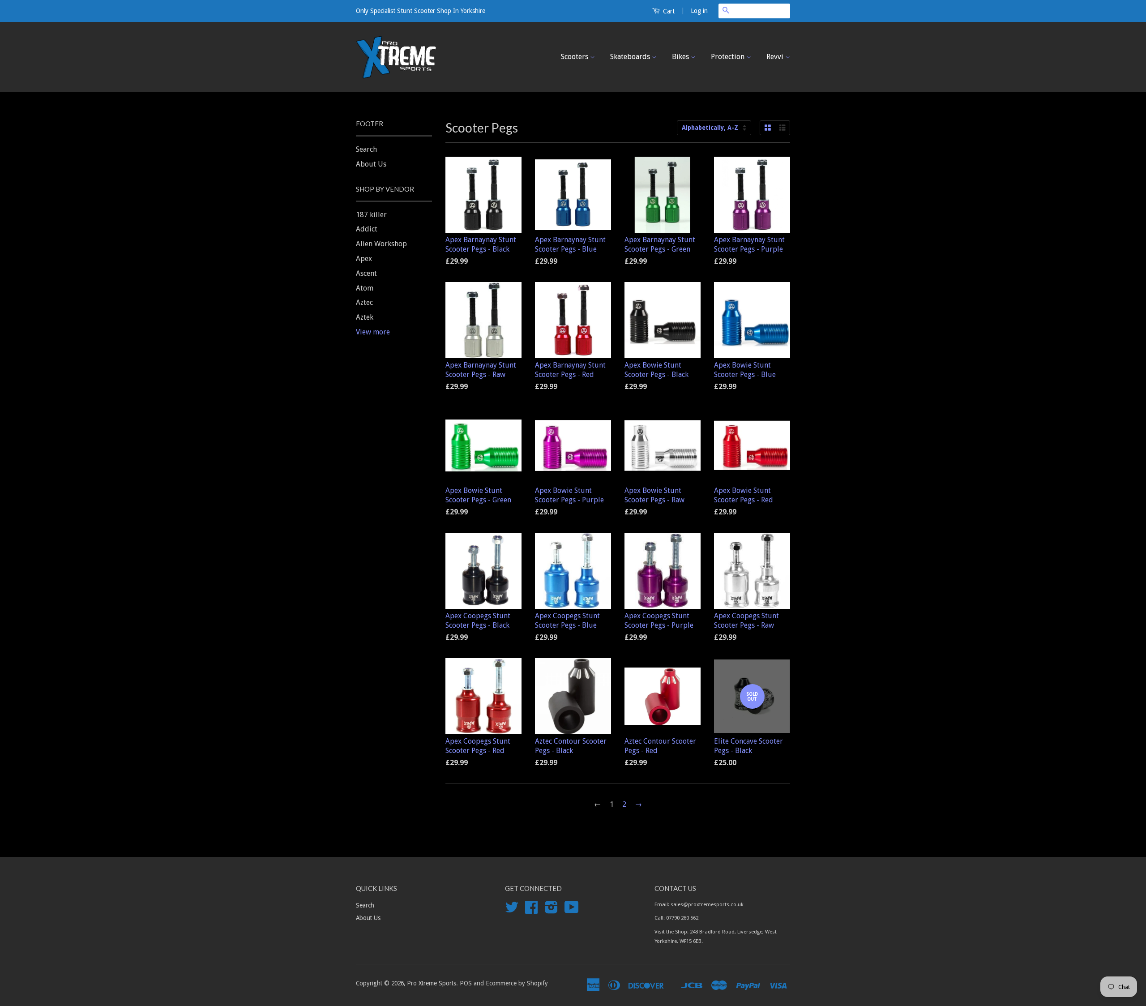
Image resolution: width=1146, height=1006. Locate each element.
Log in (699, 10)
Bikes (681, 56)
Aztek (364, 317)
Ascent (366, 273)
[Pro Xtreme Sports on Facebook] (531, 910)
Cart (668, 11)
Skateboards (631, 56)
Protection (728, 56)
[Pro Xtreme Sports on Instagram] (551, 910)
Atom (364, 288)
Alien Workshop (381, 244)
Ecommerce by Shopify (517, 983)
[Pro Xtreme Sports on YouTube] (571, 910)
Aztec (364, 302)
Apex (364, 258)
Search (366, 149)
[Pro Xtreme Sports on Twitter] (511, 910)
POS (466, 983)
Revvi (775, 56)
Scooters (575, 56)
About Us (371, 164)
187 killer (371, 214)
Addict (366, 229)
